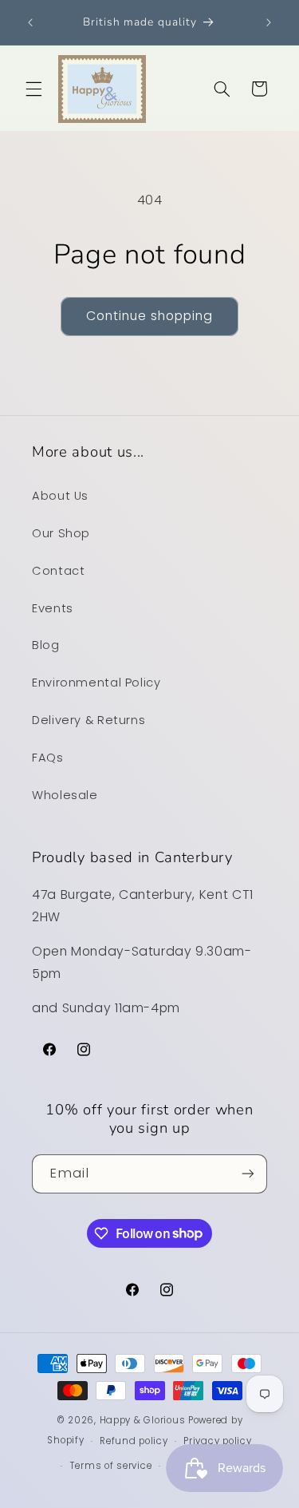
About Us (60, 496)
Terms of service (111, 1465)
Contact (58, 571)
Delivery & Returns (88, 720)
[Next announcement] (268, 22)
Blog (46, 645)
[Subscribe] (248, 1173)
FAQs (48, 758)
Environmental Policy (96, 683)
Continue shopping (150, 316)
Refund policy (134, 1441)
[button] (33, 88)
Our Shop (61, 533)
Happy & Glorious (143, 1420)
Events (52, 608)
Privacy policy (217, 1441)
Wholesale (65, 795)
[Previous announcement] (30, 22)
